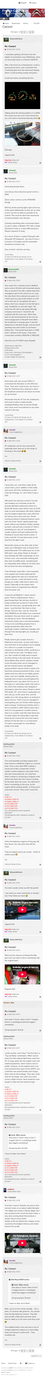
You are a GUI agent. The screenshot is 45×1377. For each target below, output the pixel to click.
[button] (22, 32)
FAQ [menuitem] (1, 18)
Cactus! (7, 26)
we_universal (8, 1370)
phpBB (10, 1368)
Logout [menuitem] (34, 3)
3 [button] (30, 32)
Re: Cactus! (10, 46)
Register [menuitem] (24, 3)
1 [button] (24, 32)
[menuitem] (6, 18)
